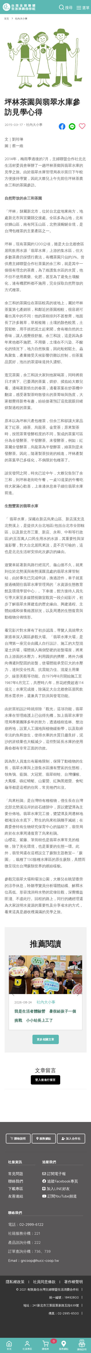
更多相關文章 (45, 1039)
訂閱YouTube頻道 (61, 1196)
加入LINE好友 (58, 1189)
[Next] (77, 994)
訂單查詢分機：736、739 (29, 1251)
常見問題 (15, 1174)
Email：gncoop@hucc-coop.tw (33, 1260)
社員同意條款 (44, 1282)
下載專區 (15, 1189)
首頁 (6, 18)
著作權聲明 (73, 1282)
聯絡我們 (15, 1181)
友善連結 (15, 1196)
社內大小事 (21, 18)
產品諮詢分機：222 (24, 1242)
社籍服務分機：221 (24, 1233)
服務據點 (44, 1138)
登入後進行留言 (45, 1080)
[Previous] (13, 994)
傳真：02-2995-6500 (64, 1313)
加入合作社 (72, 1138)
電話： (13, 1224)
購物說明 (19, 1138)
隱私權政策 (15, 1282)
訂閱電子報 (56, 1174)
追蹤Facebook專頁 (62, 1181)
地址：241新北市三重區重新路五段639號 (51, 1305)
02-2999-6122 (25, 1224)
